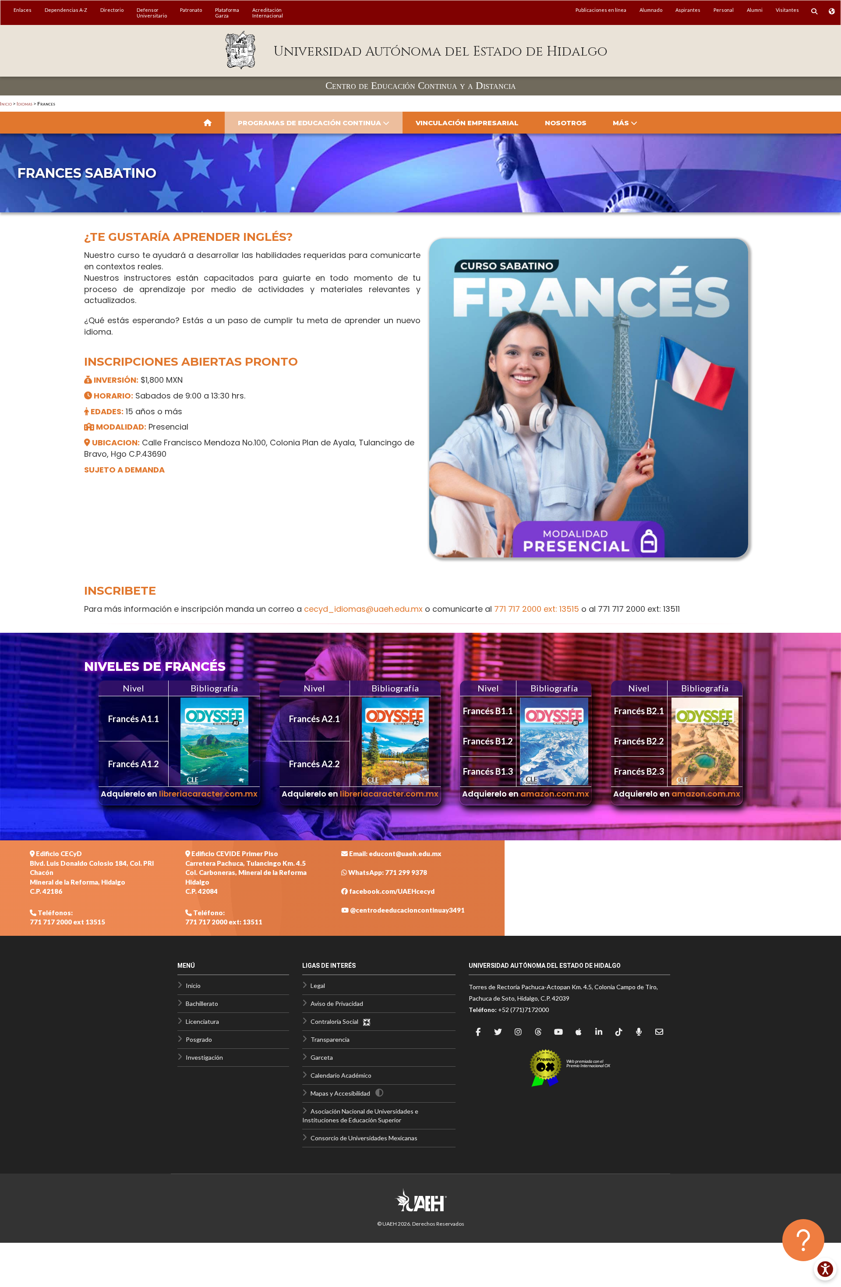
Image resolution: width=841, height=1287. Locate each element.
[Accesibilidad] (825, 1269)
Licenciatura (202, 1021)
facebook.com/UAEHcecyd (391, 891)
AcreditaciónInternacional (267, 12)
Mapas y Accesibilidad (340, 1093)
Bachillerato (202, 1003)
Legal (318, 985)
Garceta (322, 1057)
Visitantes (787, 10)
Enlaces (23, 10)
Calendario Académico (341, 1075)
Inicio (6, 103)
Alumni (755, 10)
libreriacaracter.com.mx (208, 793)
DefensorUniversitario (152, 12)
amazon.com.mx (554, 793)
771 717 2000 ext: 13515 (536, 608)
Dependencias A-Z (66, 10)
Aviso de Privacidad (337, 1003)
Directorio (112, 10)
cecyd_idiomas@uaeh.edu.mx (363, 608)
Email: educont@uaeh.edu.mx (395, 853)
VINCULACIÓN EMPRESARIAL (467, 123)
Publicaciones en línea (601, 10)
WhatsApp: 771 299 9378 (387, 872)
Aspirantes (687, 10)
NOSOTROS (566, 123)
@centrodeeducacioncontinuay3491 (407, 910)
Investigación (204, 1057)
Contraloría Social (336, 1021)
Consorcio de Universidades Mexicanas (364, 1138)
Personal (724, 10)
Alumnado (651, 10)
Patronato (191, 10)
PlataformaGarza (227, 12)
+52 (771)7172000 (523, 1009)
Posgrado (199, 1039)
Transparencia (330, 1039)
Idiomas (24, 103)
